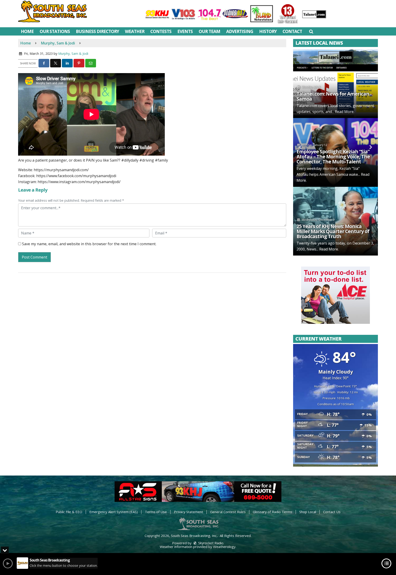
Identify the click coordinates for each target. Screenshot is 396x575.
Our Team (209, 31)
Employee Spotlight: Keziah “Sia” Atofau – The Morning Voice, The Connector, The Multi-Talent (333, 156)
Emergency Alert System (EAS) (113, 511)
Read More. (344, 111)
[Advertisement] (335, 295)
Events (185, 31)
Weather (134, 31)
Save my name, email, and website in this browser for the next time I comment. (89, 243)
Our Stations (55, 31)
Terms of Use (156, 511)
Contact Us (332, 511)
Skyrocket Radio (210, 543)
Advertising (239, 31)
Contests (160, 31)
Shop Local (307, 511)
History (268, 31)
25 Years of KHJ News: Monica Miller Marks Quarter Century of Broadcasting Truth (333, 231)
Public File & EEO (69, 511)
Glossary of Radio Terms (272, 511)
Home (27, 31)
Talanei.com (307, 105)
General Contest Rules (228, 511)
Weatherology (224, 546)
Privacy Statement (188, 511)
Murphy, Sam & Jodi (73, 53)
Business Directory (97, 31)
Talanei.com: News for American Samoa (333, 96)
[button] (311, 31)
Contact (292, 31)
